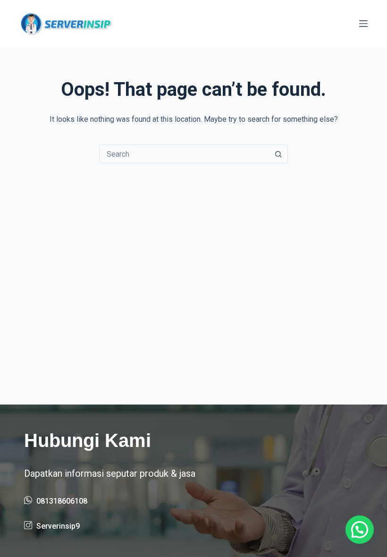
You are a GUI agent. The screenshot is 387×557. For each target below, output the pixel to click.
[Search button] (278, 153)
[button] (359, 529)
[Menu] (363, 23)
